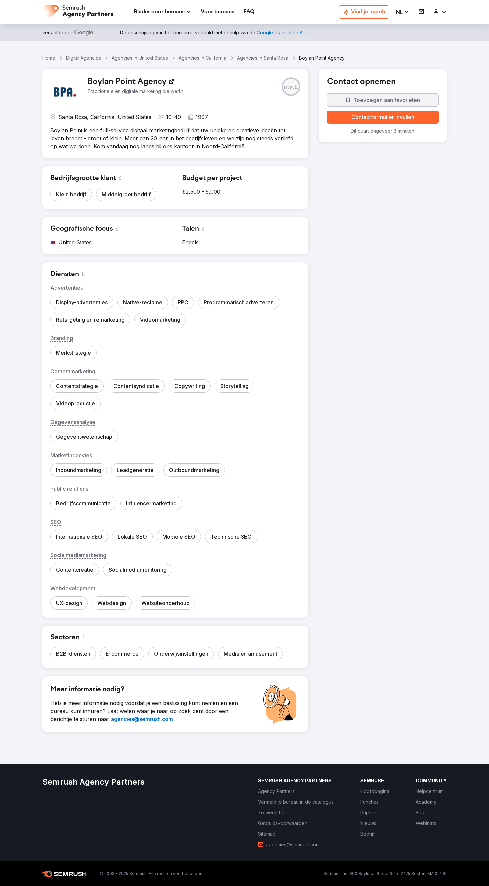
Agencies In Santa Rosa (262, 58)
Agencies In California (202, 58)
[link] (217, 12)
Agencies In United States (140, 58)
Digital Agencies (83, 58)
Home (48, 58)
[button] (402, 12)
